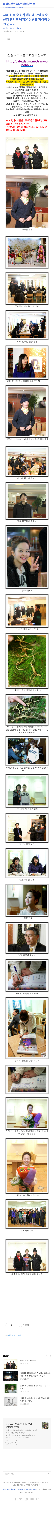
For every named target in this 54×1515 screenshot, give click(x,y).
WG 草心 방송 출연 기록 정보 (13, 28)
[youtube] (32, 1499)
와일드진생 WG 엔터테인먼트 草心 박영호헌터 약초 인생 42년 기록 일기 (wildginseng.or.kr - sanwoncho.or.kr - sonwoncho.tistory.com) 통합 (22, 1434)
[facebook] (15, 1499)
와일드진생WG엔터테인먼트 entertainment (19, 5)
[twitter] (20, 1499)
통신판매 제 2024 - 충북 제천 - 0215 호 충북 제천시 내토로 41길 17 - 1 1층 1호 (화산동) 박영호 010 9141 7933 (27, 1483)
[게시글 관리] (17, 1325)
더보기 (48, 1355)
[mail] (37, 1499)
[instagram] (26, 1499)
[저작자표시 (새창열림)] (32, 1325)
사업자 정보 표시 (14, 1335)
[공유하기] (14, 1325)
